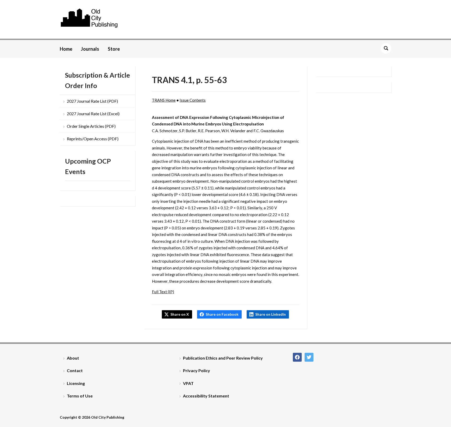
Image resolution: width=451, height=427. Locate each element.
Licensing (76, 383)
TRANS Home (164, 100)
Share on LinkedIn (270, 314)
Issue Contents (193, 100)
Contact (75, 370)
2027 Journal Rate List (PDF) (92, 101)
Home (66, 49)
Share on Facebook (222, 314)
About (73, 357)
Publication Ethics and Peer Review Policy (223, 357)
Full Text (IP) (163, 291)
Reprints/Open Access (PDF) (92, 138)
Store (114, 49)
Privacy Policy (196, 370)
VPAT (188, 383)
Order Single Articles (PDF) (91, 126)
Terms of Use (80, 395)
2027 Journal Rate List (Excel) (93, 113)
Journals (90, 49)
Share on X (179, 314)
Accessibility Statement (206, 395)
